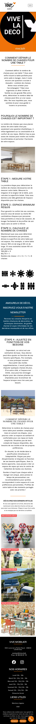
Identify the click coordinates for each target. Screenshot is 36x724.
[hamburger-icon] (30, 5)
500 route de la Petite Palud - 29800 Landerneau (18, 648)
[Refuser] (33, 717)
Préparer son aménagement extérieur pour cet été (17, 595)
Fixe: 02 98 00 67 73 (19, 655)
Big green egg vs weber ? (17, 564)
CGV (18, 706)
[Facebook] (14, 662)
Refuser (23, 721)
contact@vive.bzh (19, 653)
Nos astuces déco (9, 515)
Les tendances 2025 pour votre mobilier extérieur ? (17, 628)
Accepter (14, 721)
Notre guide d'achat (10, 549)
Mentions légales (18, 703)
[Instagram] (22, 662)
